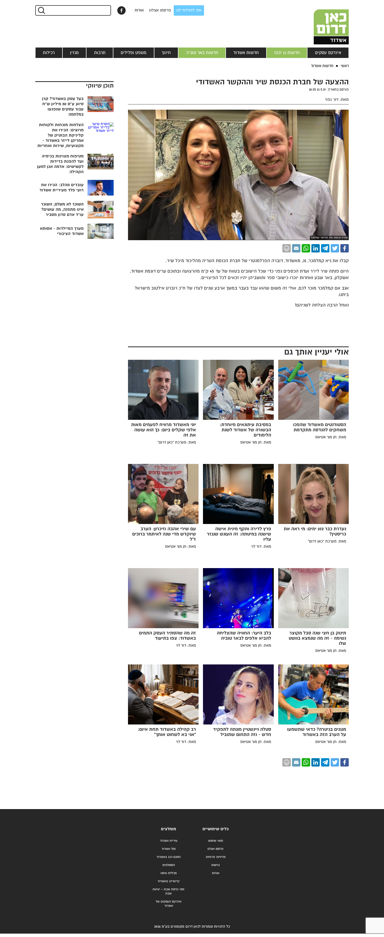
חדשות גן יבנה (287, 53)
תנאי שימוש (215, 840)
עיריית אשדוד (168, 840)
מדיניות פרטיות (215, 857)
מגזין (74, 53)
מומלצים (168, 829)
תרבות (100, 53)
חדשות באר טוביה (202, 53)
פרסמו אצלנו (160, 10)
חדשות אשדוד (246, 53)
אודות (139, 10)
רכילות (49, 53)
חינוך (166, 53)
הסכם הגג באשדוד (168, 857)
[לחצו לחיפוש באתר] (41, 10)
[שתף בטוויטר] (335, 248)
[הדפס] (286, 248)
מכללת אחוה (168, 873)
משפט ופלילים (133, 53)
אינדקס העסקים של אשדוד (168, 903)
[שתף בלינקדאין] (315, 248)
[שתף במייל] (296, 248)
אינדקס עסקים (328, 53)
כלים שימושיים (215, 829)
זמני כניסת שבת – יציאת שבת (168, 891)
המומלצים (168, 865)
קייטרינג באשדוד (168, 881)
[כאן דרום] (322, 22)
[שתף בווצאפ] (306, 248)
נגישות (215, 865)
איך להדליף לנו (188, 10)
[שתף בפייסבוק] (121, 10)
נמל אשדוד (168, 848)
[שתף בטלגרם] (325, 248)
